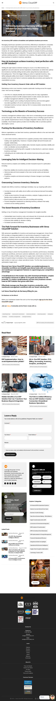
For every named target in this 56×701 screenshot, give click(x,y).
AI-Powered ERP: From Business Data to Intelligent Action (17, 559)
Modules (28, 649)
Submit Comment (10, 454)
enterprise (50, 314)
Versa (9, 306)
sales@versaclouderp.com (28, 639)
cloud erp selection (30, 314)
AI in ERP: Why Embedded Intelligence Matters (15, 537)
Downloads (28, 658)
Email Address (32, 434)
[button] (2, 3)
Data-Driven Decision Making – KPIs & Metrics (41, 516)
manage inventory (26, 316)
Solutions (28, 650)
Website (6, 442)
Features (28, 647)
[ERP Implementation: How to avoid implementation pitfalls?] (14, 345)
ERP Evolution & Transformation (37, 527)
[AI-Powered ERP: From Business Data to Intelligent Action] (5, 558)
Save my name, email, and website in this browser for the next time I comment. (25, 450)
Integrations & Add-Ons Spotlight (38, 541)
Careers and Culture (28, 667)
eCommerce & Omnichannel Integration (39, 523)
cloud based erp (6, 314)
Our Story (28, 669)
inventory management (14, 316)
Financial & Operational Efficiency (38, 538)
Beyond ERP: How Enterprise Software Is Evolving (16, 544)
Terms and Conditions (28, 673)
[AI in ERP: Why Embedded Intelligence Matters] (5, 536)
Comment (7, 423)
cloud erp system (41, 314)
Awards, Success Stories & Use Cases (39, 509)
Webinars (28, 656)
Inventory (4, 316)
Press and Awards (28, 666)
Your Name (7, 434)
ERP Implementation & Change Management (40, 534)
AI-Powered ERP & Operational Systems (39, 505)
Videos (28, 654)
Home (3, 7)
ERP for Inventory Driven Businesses (45, 322)
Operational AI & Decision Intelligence (39, 545)
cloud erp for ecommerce (18, 314)
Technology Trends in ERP (36, 552)
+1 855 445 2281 (28, 632)
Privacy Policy (28, 671)
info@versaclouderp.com (28, 635)
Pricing (28, 652)
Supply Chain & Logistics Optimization (39, 549)
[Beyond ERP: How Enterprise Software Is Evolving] (5, 543)
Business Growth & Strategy (36, 512)
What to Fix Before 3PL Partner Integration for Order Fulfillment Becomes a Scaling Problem (17, 551)
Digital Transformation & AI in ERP (38, 520)
